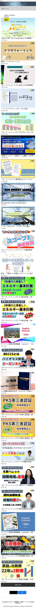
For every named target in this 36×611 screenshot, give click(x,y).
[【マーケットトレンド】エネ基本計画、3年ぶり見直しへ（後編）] (18, 286)
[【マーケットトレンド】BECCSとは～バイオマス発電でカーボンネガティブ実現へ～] (18, 356)
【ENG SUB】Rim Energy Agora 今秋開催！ (17, 38)
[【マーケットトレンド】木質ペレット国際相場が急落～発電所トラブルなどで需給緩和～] (18, 474)
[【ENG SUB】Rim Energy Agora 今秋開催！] (18, 27)
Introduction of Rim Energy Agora (13, 203)
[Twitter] (14, 592)
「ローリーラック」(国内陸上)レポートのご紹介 (18, 179)
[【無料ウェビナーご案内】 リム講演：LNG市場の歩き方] (18, 145)
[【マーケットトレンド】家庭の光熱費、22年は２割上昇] (18, 568)
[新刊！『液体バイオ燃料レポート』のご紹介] (18, 262)
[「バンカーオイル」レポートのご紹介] (18, 98)
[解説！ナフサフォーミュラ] (18, 50)
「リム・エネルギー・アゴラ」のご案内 (15, 226)
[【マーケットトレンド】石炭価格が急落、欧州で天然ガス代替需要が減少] (18, 545)
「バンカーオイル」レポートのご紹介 (14, 108)
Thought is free (28, 606)
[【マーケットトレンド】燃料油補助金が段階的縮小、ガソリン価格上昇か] (18, 498)
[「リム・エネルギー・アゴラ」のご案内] (18, 215)
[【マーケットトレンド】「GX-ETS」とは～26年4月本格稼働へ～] (18, 121)
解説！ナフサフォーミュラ (10, 61)
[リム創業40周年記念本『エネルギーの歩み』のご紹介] (18, 380)
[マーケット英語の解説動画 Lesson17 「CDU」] (18, 333)
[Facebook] (22, 592)
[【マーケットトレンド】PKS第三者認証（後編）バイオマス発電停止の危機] (18, 404)
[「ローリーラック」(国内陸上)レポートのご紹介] (18, 168)
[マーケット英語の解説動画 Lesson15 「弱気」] (18, 521)
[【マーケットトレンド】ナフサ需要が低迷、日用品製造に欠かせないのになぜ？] (18, 451)
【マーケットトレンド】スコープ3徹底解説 (16, 250)
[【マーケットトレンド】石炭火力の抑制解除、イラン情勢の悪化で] (18, 74)
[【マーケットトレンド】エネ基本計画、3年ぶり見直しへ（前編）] (18, 309)
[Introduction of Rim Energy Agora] (18, 192)
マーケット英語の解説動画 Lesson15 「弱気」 (18, 532)
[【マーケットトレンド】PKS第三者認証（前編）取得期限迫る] (18, 427)
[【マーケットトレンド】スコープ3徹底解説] (18, 239)
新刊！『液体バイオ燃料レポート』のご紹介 (17, 273)
